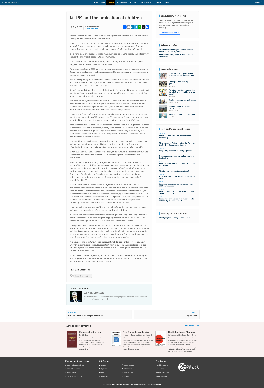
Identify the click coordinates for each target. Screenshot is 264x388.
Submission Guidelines (75, 365)
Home (96, 2)
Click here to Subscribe (169, 32)
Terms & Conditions (74, 376)
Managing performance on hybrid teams (180, 107)
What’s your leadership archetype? (174, 171)
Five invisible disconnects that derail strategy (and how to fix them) (182, 92)
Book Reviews (122, 2)
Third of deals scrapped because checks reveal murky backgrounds (176, 50)
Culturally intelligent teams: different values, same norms (181, 74)
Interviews (158, 2)
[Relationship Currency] (73, 341)
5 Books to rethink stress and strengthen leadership (176, 157)
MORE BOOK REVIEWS (192, 325)
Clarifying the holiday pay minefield (174, 218)
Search (126, 376)
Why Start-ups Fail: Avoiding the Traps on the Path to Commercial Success (177, 144)
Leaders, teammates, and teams (182, 100)
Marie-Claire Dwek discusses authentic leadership (176, 137)
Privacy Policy (72, 372)
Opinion (111, 2)
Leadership (160, 369)
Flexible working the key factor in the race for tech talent (177, 164)
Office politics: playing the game (180, 83)
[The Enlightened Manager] (161, 342)
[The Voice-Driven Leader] (117, 341)
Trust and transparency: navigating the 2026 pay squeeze (176, 185)
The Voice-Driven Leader (136, 332)
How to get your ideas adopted (182, 114)
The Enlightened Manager (181, 332)
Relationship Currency (91, 332)
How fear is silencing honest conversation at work (177, 177)
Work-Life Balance (162, 372)
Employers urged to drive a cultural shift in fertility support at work (176, 200)
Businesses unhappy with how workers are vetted (176, 55)
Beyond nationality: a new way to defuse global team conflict (176, 192)
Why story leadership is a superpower (175, 150)
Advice (167, 2)
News (103, 2)
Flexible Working (162, 365)
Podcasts (133, 2)
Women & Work (161, 376)
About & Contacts (73, 369)
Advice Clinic (128, 372)
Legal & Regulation (83, 276)
